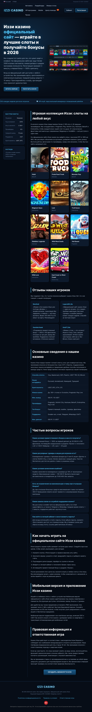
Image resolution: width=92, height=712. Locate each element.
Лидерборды (39, 6)
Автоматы (29, 6)
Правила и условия (50, 698)
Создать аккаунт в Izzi (60, 672)
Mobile (40, 10)
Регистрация (81, 10)
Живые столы (51, 6)
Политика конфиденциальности (29, 698)
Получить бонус (29, 89)
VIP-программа (30, 10)
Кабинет (69, 10)
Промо (27, 15)
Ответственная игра (67, 698)
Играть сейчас (12, 89)
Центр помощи (51, 10)
